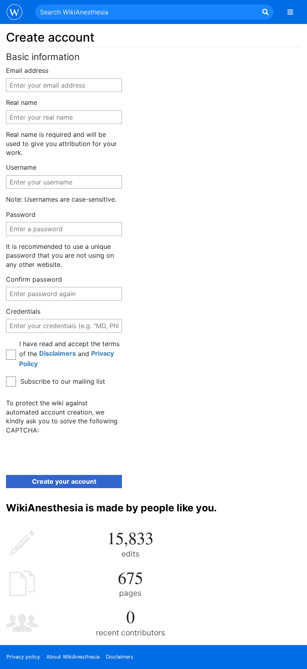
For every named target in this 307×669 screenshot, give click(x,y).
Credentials (23, 311)
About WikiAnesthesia (73, 657)
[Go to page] (265, 12)
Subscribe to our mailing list (62, 381)
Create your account (64, 481)
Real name (21, 102)
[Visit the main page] (14, 13)
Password (21, 214)
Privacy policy (23, 657)
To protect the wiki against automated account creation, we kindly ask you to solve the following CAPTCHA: (62, 416)
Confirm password (34, 279)
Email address (27, 70)
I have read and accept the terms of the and (69, 354)
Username (21, 167)
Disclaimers (57, 353)
